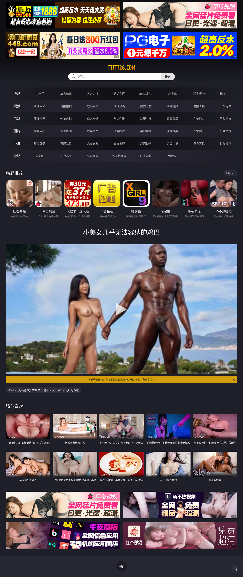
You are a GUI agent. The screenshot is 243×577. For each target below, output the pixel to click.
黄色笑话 (199, 143)
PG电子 (39, 94)
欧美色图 (92, 131)
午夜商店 (66, 156)
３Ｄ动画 (119, 106)
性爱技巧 (225, 143)
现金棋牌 (199, 94)
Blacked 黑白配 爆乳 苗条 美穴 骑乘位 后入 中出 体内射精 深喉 (43, 390)
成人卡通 (92, 119)
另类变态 (225, 119)
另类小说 (172, 143)
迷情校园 (146, 143)
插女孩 (39, 156)
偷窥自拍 (39, 131)
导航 (16, 155)
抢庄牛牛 (225, 94)
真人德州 (66, 94)
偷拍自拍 (66, 119)
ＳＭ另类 (225, 106)
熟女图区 (199, 131)
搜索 (168, 77)
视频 (16, 106)
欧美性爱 (119, 119)
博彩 (16, 93)
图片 (16, 131)
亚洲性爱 (39, 119)
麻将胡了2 (145, 94)
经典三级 (172, 119)
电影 (16, 118)
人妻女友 (92, 143)
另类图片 (225, 131)
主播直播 (199, 106)
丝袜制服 (172, 106)
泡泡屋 (172, 156)
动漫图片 (119, 131)
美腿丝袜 (146, 131)
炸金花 (172, 94)
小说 (16, 143)
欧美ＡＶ (92, 106)
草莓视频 (92, 156)
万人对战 (92, 94)
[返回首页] (235, 569)
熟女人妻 (146, 106)
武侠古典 (119, 143)
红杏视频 (146, 156)
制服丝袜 (146, 119)
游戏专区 (119, 94)
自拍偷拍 (66, 106)
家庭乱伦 (66, 143)
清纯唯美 (172, 131)
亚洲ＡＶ (39, 106)
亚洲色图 (66, 131)
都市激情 (39, 143)
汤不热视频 (119, 156)
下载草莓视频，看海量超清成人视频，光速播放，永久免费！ (121, 379)
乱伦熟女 (199, 119)
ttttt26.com (121, 67)
